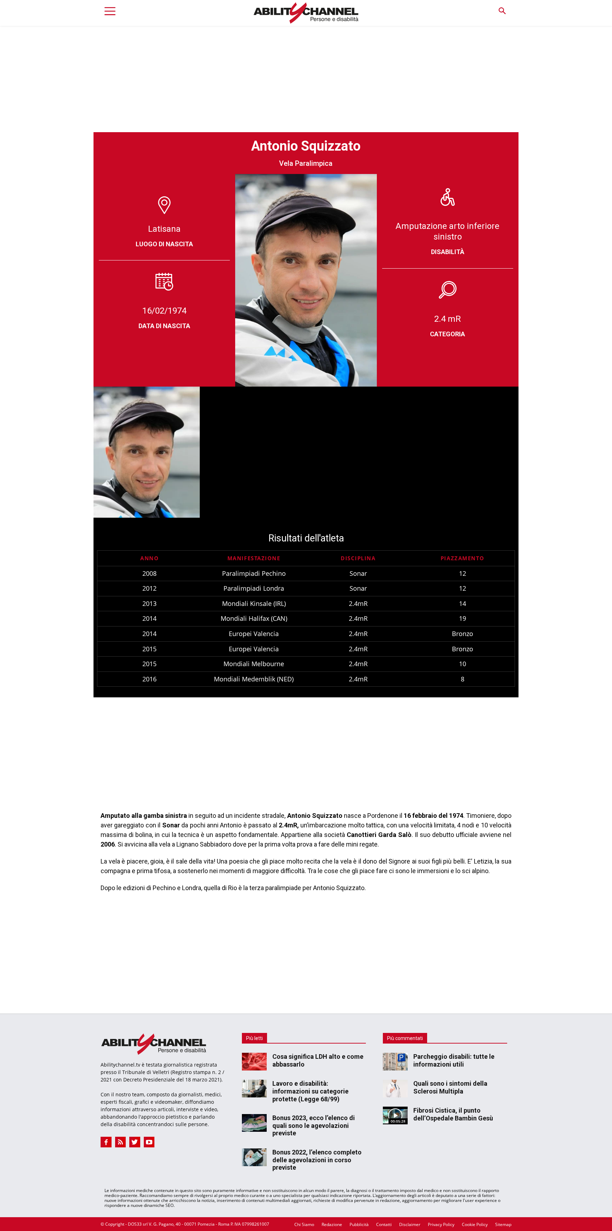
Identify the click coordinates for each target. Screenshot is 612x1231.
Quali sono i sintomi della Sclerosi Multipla (450, 1087)
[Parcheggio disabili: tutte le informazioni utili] (395, 1061)
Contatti (384, 1224)
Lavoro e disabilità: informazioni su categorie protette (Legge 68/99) (310, 1091)
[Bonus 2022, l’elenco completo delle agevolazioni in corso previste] (254, 1157)
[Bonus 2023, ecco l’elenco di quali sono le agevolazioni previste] (254, 1123)
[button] (502, 11)
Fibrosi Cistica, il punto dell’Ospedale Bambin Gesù (453, 1114)
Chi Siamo (304, 1224)
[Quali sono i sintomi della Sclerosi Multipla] (395, 1088)
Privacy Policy (441, 1224)
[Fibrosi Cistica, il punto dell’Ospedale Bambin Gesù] (395, 1115)
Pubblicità (359, 1224)
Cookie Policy (475, 1224)
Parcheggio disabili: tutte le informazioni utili (453, 1060)
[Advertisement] (306, 79)
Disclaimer (409, 1224)
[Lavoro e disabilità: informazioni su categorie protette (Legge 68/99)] (254, 1088)
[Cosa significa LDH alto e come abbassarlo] (254, 1061)
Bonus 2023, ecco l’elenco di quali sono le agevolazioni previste (313, 1125)
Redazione (332, 1224)
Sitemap (503, 1224)
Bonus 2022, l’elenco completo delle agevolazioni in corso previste (317, 1159)
